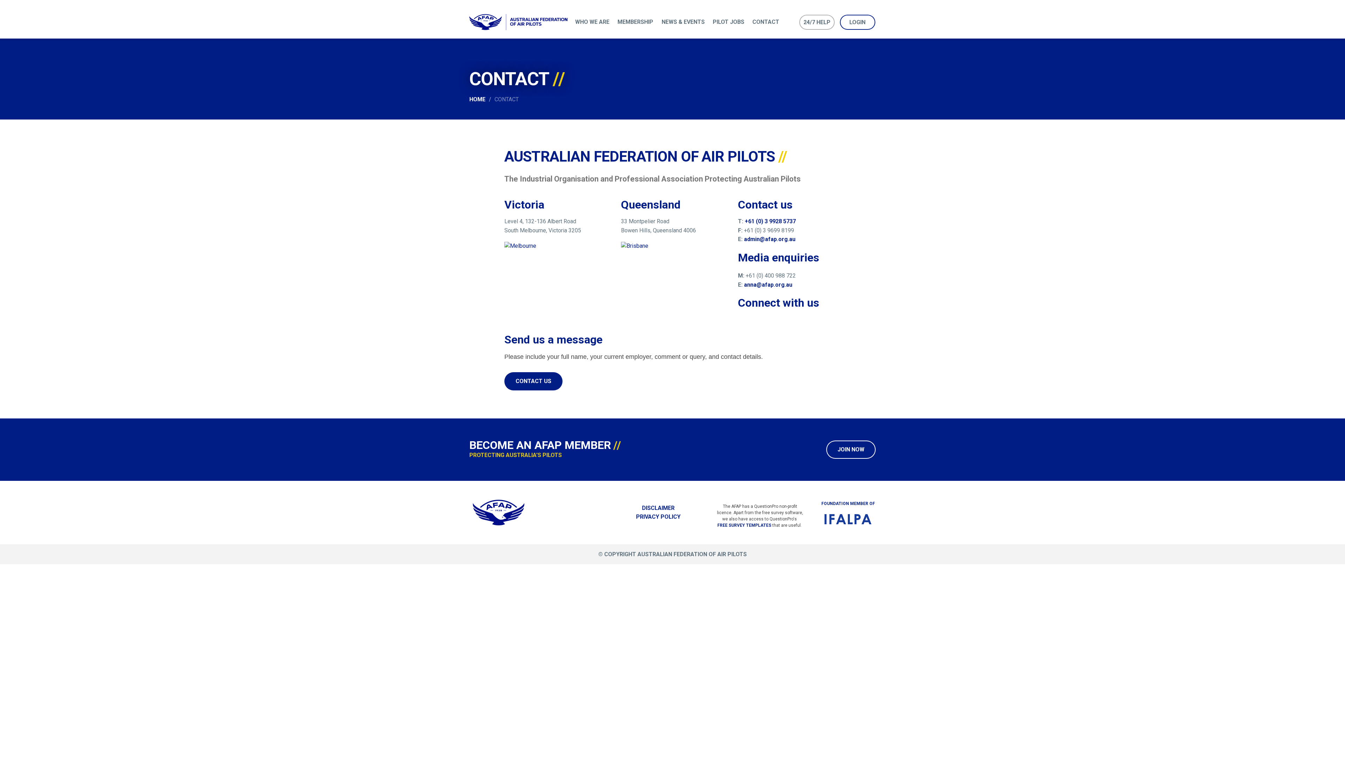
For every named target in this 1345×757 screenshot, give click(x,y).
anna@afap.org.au (768, 284)
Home (477, 99)
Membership (635, 22)
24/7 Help (816, 22)
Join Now (850, 449)
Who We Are (592, 22)
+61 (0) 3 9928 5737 (769, 221)
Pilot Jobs (728, 22)
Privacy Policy (658, 516)
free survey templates (744, 525)
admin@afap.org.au (769, 239)
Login (857, 22)
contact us (533, 381)
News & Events (683, 22)
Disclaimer (658, 508)
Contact (765, 22)
